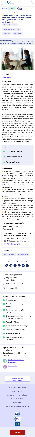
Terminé (17, 432)
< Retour (4, 8)
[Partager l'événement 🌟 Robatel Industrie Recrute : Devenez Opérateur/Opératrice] (6, 266)
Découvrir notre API (17, 399)
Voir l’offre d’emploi (13, 244)
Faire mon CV (12, 366)
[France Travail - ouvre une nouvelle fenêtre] (17, 419)
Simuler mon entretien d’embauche (16, 361)
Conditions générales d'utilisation (17, 406)
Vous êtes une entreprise (17, 387)
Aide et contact (17, 391)
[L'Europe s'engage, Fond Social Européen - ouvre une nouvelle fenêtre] (17, 414)
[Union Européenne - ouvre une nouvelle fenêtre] (17, 424)
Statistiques (17, 402)
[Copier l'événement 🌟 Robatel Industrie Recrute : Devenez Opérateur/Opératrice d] (27, 266)
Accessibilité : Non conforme (17, 395)
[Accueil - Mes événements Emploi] (13, 2)
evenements (8, 40)
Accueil (2, 40)
